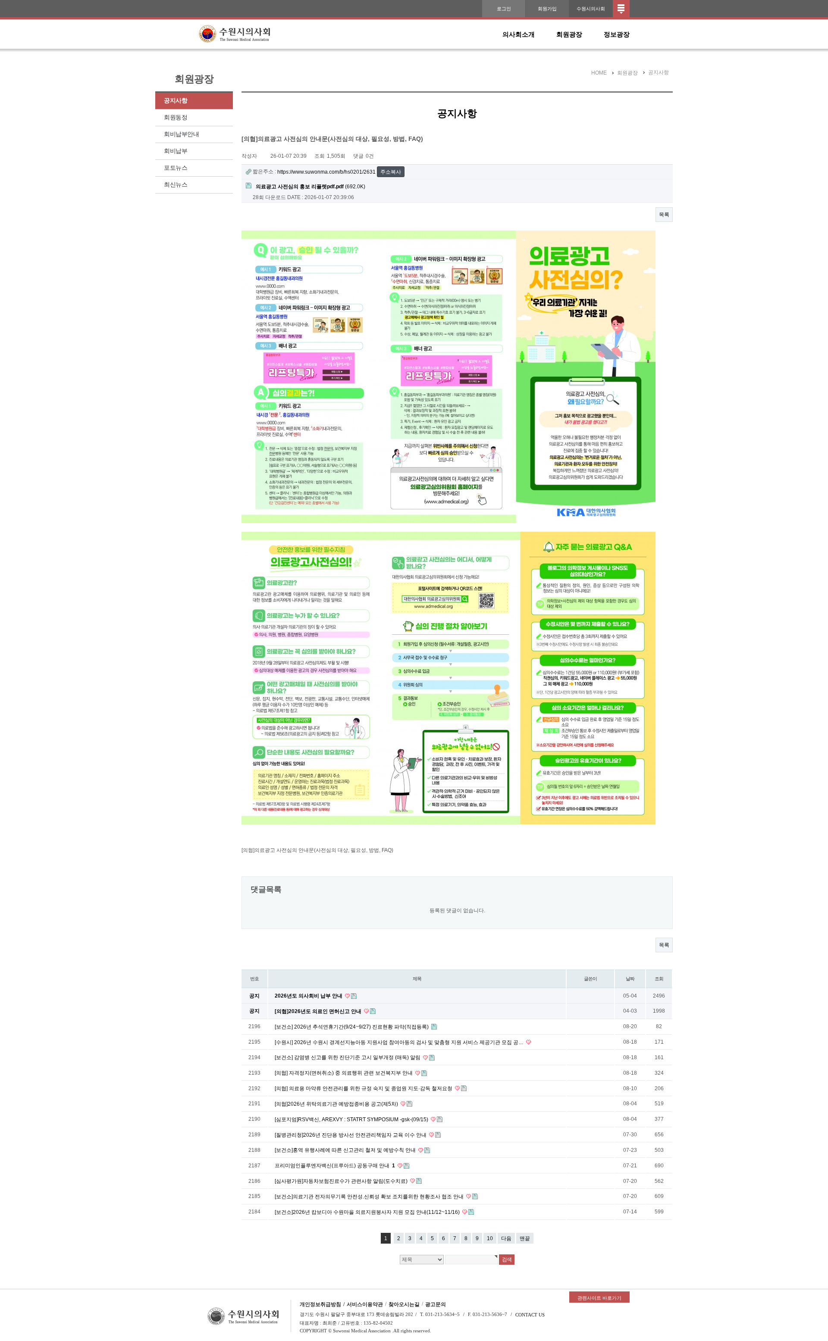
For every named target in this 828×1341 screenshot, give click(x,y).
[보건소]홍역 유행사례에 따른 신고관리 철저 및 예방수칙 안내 (346, 1150)
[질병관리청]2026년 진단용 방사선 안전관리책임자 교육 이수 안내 (351, 1135)
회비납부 (175, 151)
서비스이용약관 (365, 1304)
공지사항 (175, 100)
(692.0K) (310, 187)
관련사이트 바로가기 (599, 1297)
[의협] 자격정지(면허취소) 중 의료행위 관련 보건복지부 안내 (344, 1073)
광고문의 (435, 1304)
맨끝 (525, 1238)
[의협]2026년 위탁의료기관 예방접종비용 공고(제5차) (337, 1104)
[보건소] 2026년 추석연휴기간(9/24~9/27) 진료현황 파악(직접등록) (352, 1027)
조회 (659, 978)
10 (490, 1238)
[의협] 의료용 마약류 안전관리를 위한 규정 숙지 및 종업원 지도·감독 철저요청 (364, 1088)
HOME (599, 73)
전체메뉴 (621, 8)
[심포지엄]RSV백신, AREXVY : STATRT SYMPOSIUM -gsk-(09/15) (352, 1119)
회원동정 (175, 117)
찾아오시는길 (404, 1304)
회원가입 (547, 8)
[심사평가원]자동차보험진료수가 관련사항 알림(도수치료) (342, 1181)
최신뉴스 (175, 184)
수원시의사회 (591, 8)
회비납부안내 (181, 134)
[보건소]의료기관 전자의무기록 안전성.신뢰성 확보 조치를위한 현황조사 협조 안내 (370, 1197)
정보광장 (617, 34)
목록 (664, 215)
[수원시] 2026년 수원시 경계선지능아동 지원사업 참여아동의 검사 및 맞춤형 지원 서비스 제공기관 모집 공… (400, 1042)
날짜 (630, 978)
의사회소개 (518, 34)
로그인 (504, 8)
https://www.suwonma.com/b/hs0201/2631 (326, 172)
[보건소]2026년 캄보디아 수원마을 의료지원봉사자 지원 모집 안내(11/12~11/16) (368, 1212)
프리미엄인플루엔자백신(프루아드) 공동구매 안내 (335, 1166)
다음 (506, 1238)
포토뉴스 (175, 168)
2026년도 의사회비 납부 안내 (309, 996)
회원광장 (569, 34)
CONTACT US (530, 1314)
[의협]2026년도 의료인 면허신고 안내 (319, 1011)
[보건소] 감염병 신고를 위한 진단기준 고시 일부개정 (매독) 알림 (348, 1057)
